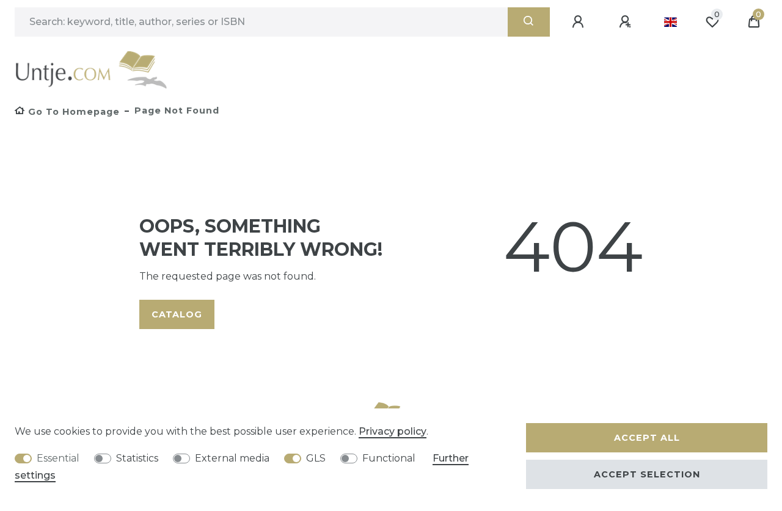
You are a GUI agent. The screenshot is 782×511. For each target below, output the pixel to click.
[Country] (670, 22)
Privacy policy (392, 431)
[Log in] (579, 22)
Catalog (177, 314)
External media (232, 458)
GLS (316, 458)
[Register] (626, 22)
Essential (58, 458)
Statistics (137, 458)
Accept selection (647, 474)
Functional (388, 458)
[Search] (529, 22)
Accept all (647, 437)
